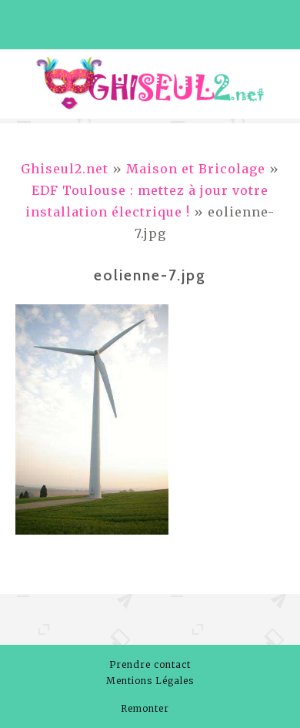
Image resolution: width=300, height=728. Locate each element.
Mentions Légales (150, 680)
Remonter (146, 708)
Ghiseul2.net (64, 168)
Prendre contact (150, 664)
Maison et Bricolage (195, 168)
